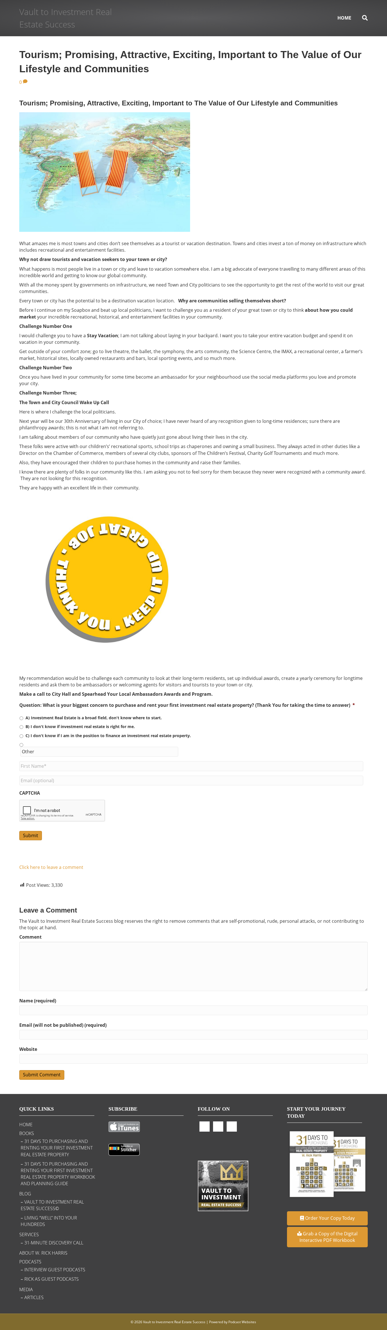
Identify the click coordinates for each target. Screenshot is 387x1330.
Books (26, 1133)
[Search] (362, 17)
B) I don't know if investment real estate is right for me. (80, 726)
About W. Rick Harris (43, 1253)
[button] (327, 1218)
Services (29, 1234)
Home (344, 18)
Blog (25, 1194)
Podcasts (30, 1262)
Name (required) (37, 1001)
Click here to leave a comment (51, 867)
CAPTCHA (29, 793)
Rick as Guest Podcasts (51, 1279)
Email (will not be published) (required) (63, 1025)
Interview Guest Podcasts (54, 1270)
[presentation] (62, 811)
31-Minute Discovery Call (53, 1243)
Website (28, 1049)
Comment (30, 937)
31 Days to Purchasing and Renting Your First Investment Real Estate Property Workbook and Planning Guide (58, 1174)
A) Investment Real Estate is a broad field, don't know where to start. (93, 717)
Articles (34, 1297)
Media (26, 1289)
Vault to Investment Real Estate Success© (52, 1205)
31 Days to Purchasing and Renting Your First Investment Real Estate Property (57, 1147)
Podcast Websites (242, 1322)
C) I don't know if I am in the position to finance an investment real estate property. (108, 735)
